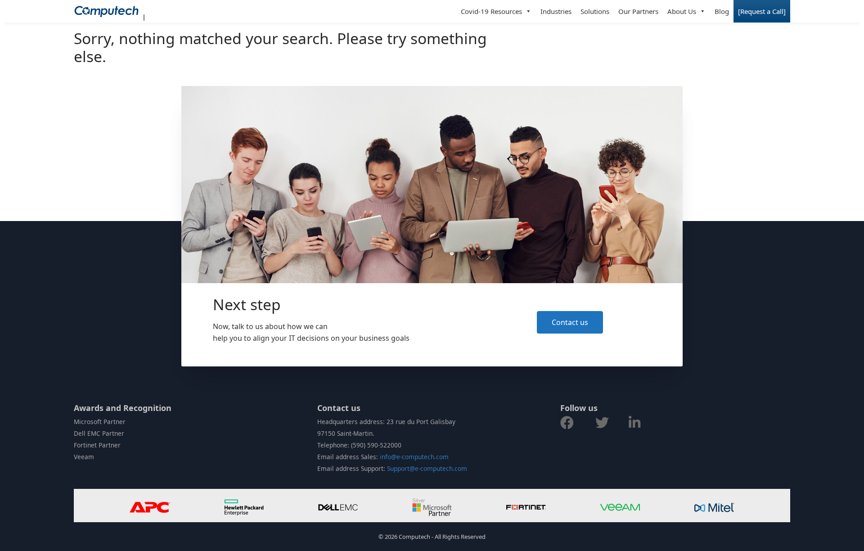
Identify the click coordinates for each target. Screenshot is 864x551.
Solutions (594, 11)
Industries (556, 11)
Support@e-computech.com (427, 468)
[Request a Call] (762, 11)
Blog (722, 11)
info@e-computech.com (414, 456)
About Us (681, 11)
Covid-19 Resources (491, 11)
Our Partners (638, 11)
